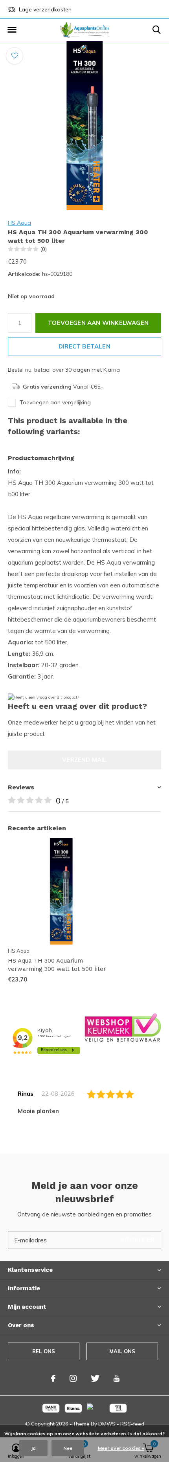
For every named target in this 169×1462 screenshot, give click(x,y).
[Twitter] (95, 1378)
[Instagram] (73, 1378)
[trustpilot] (122, 1026)
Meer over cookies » (121, 1448)
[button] (12, 29)
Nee (67, 1448)
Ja (33, 1448)
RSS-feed (132, 1424)
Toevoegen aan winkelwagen (98, 323)
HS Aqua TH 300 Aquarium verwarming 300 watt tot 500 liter (57, 964)
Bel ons (43, 1351)
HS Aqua (19, 222)
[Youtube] (116, 1378)
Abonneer (137, 1240)
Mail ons (122, 1351)
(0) (43, 249)
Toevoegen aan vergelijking (55, 402)
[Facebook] (53, 1378)
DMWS (107, 1424)
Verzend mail (84, 759)
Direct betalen (84, 346)
